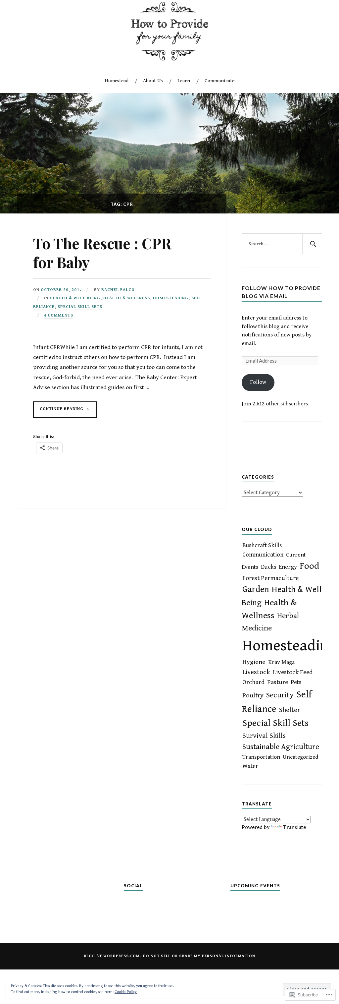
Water (250, 766)
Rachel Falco (118, 289)
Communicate (219, 81)
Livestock (256, 672)
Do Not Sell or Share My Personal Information (199, 956)
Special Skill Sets (80, 306)
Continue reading (59, 412)
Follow (258, 382)
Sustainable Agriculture (280, 746)
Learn (183, 81)
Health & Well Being (75, 298)
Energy (288, 566)
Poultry (253, 695)
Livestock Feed (293, 672)
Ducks (268, 566)
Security (280, 695)
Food (309, 566)
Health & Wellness (126, 298)
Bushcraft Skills (262, 545)
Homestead (116, 81)
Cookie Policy (126, 992)
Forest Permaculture (270, 578)
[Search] (312, 244)
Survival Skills (264, 736)
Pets (296, 682)
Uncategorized (300, 757)
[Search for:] (282, 244)
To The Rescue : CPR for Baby (102, 252)
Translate (294, 827)
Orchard (253, 682)
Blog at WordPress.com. (112, 956)
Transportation (261, 757)
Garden (255, 589)
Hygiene (254, 662)
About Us (153, 81)
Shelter (289, 710)
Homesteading (170, 298)
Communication (262, 554)
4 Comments (58, 315)
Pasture (277, 682)
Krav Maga (281, 662)
